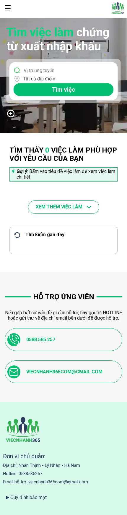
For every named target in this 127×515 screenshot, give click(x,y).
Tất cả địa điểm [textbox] (39, 79)
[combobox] (67, 79)
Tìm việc (63, 89)
